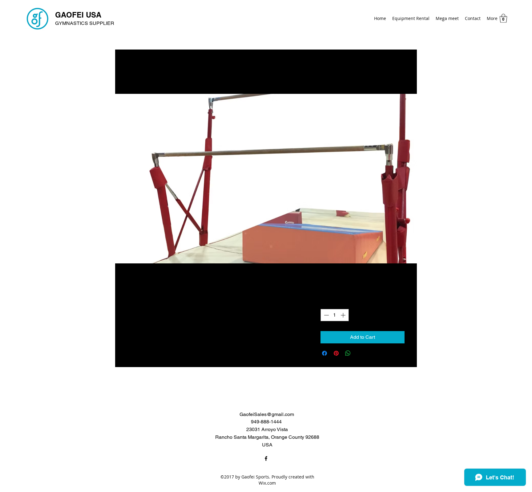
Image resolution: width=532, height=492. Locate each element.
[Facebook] (266, 458)
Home (134, 71)
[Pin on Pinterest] (336, 353)
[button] (503, 18)
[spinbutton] (334, 315)
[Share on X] (359, 353)
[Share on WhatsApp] (348, 353)
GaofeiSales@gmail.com (267, 414)
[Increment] (343, 315)
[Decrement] (325, 315)
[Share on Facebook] (324, 353)
